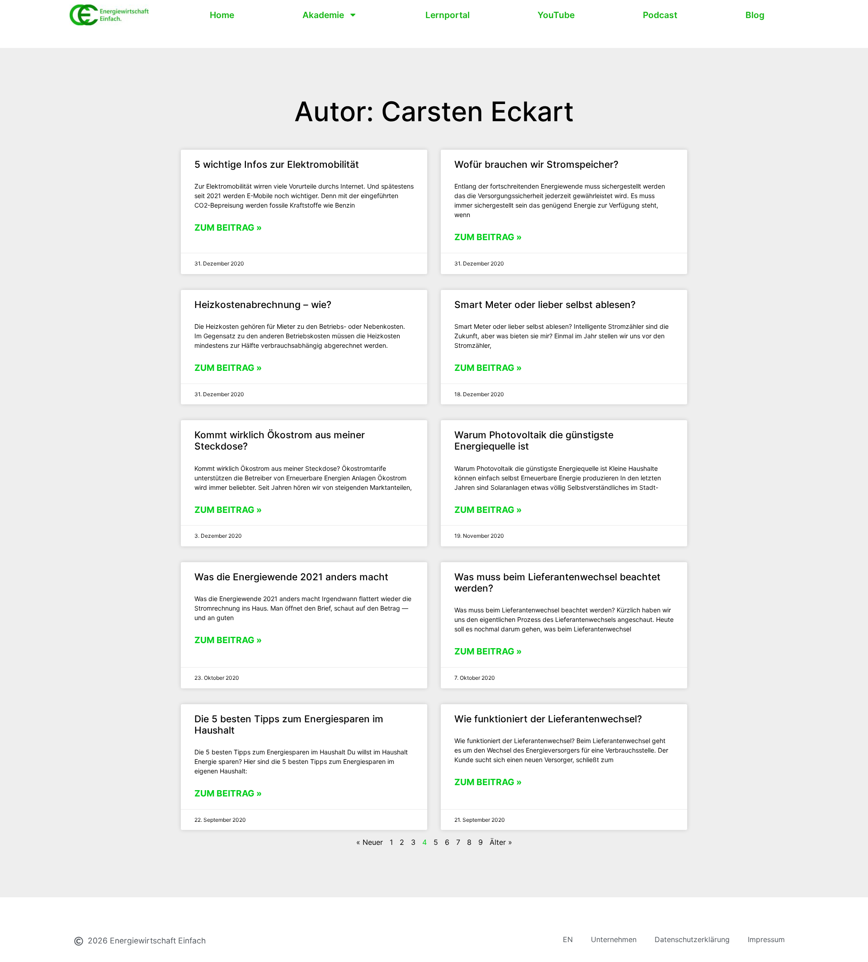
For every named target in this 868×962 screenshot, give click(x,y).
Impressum (766, 939)
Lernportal (447, 14)
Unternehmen (614, 939)
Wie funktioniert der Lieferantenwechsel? (548, 719)
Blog (754, 14)
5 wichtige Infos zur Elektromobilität (276, 164)
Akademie (323, 14)
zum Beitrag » (228, 227)
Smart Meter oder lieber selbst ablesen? (545, 304)
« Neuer (369, 842)
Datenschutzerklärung (692, 939)
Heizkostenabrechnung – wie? (262, 304)
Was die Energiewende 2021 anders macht (291, 577)
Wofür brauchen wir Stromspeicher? (536, 164)
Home (222, 14)
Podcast (660, 14)
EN (568, 939)
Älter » (501, 842)
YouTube (556, 14)
